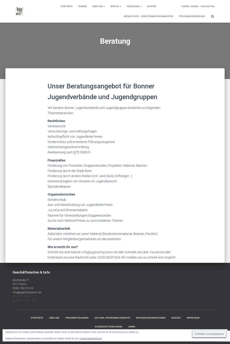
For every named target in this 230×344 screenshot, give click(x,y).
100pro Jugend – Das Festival (198, 6)
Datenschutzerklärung (108, 326)
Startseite (66, 6)
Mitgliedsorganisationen (150, 318)
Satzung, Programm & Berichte (112, 318)
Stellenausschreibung (192, 16)
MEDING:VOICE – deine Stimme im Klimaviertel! (149, 16)
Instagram (175, 7)
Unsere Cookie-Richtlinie (90, 338)
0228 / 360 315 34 (23, 288)
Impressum (193, 318)
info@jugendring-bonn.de (27, 292)
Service (114, 6)
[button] (104, 6)
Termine (82, 6)
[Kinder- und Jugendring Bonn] (19, 11)
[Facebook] (165, 7)
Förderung (133, 6)
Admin (131, 326)
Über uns (97, 6)
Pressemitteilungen (76, 318)
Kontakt (152, 6)
